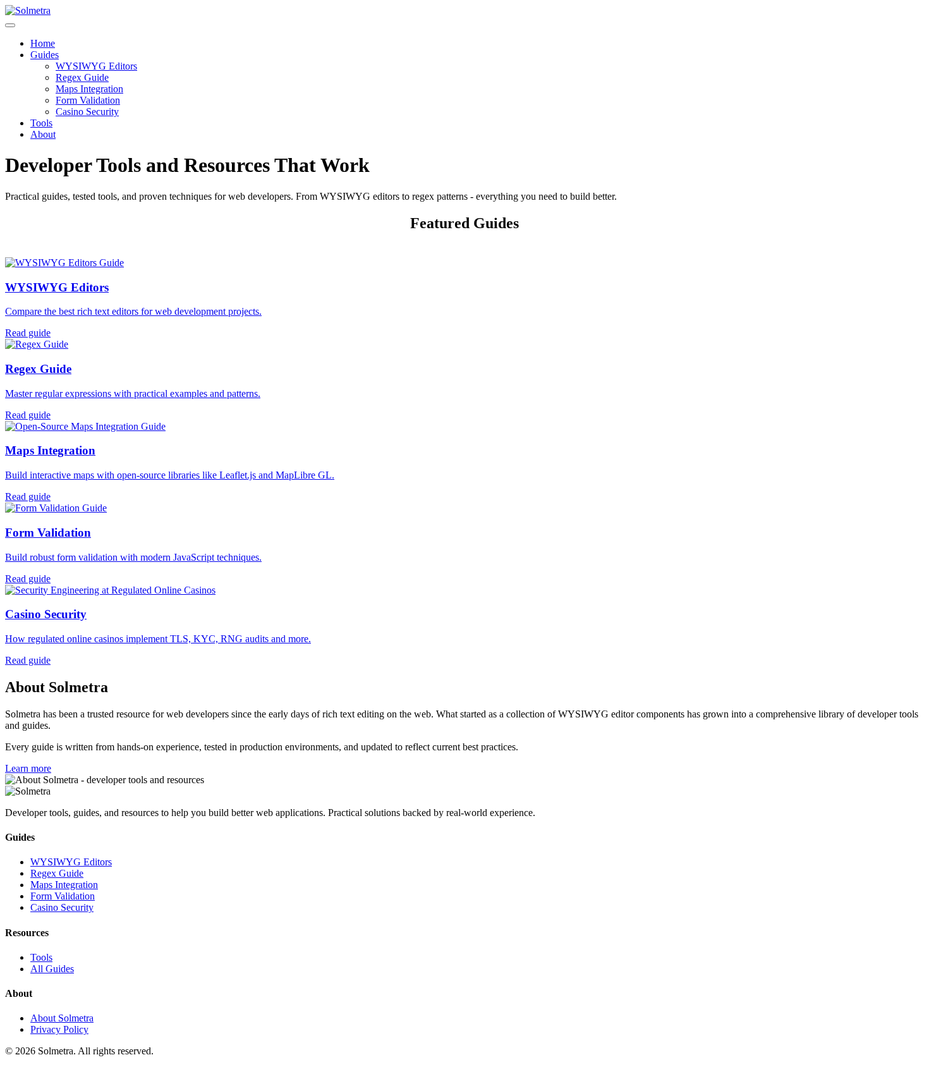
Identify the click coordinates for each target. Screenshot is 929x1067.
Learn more (28, 768)
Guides (44, 54)
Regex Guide (82, 77)
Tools (41, 123)
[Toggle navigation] (10, 25)
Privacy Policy (59, 1029)
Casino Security (87, 111)
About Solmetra (62, 1018)
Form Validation (88, 100)
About (43, 134)
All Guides (52, 968)
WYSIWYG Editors (96, 66)
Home (42, 43)
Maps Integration (89, 88)
